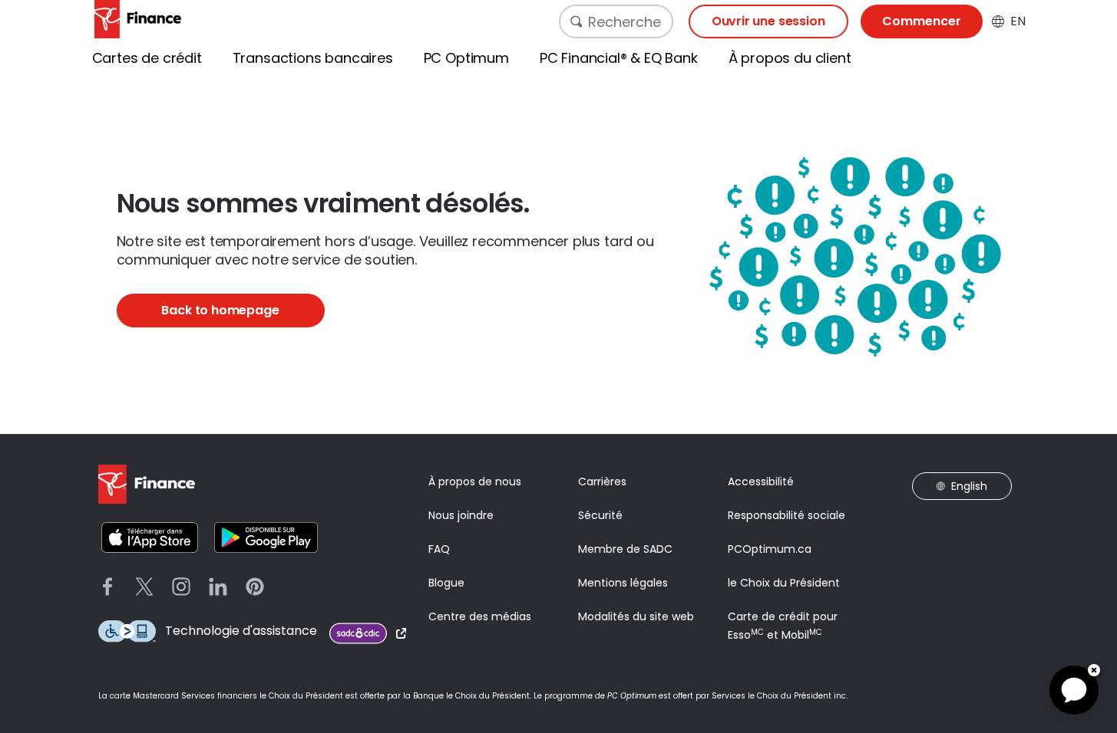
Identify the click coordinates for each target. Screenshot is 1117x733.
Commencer (921, 21)
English (969, 486)
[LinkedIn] (218, 586)
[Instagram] (181, 586)
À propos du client (790, 57)
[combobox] (616, 21)
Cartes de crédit (147, 57)
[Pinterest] (255, 586)
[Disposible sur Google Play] (266, 537)
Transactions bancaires (313, 57)
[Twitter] (144, 586)
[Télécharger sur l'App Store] (150, 537)
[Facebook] (107, 586)
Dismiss (1094, 670)
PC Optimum (466, 57)
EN (1018, 21)
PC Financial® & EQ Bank (619, 57)
